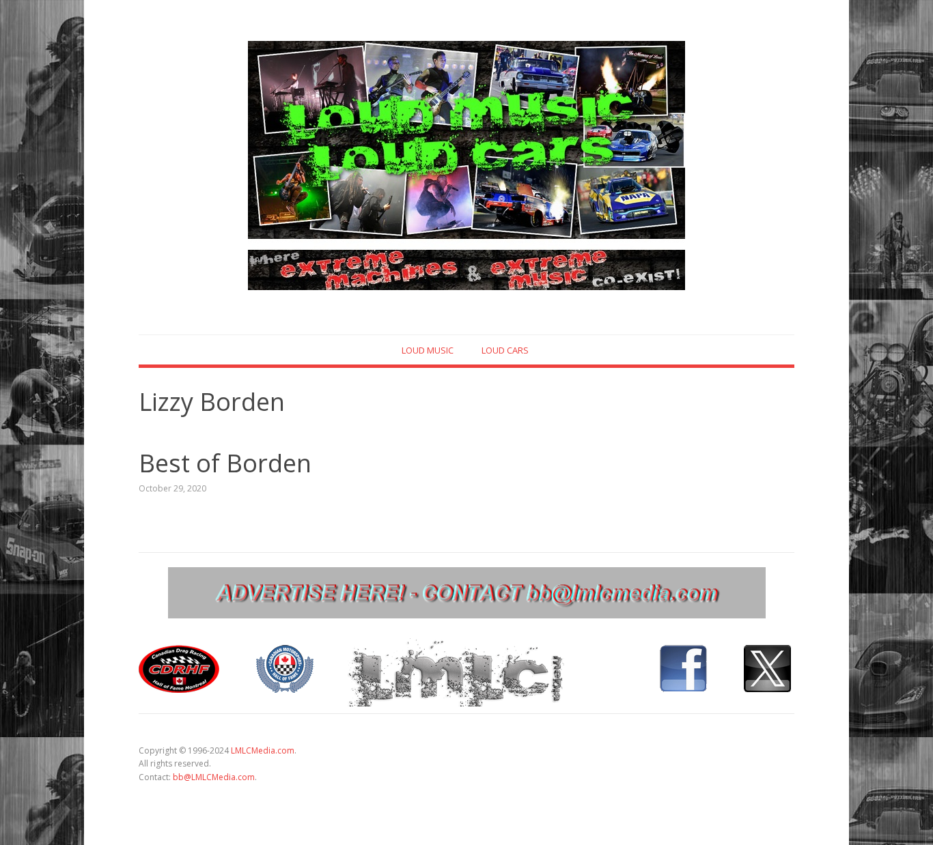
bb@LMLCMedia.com (214, 777)
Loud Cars (505, 350)
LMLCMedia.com (262, 750)
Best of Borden (225, 463)
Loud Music (428, 350)
